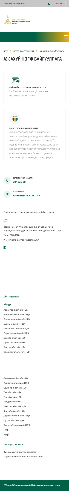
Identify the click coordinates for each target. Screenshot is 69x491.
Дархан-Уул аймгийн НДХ (17, 415)
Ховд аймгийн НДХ (13, 401)
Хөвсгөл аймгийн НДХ (15, 406)
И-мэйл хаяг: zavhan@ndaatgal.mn (21, 239)
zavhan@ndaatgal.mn (26, 195)
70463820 (19, 181)
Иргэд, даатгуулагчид (15, 212)
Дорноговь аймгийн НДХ (16, 333)
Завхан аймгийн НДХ (14, 347)
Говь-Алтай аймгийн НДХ (16, 328)
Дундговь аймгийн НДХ (16, 342)
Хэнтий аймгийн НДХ (14, 411)
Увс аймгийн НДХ (13, 397)
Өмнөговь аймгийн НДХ (16, 378)
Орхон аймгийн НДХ (14, 420)
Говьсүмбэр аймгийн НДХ (17, 425)
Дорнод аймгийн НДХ (14, 337)
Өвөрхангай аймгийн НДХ (17, 351)
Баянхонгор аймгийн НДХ (17, 319)
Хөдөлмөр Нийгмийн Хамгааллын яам (23, 456)
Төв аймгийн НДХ (12, 392)
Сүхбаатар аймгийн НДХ (16, 382)
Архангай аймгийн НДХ (16, 309)
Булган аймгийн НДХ (14, 323)
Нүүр (6, 429)
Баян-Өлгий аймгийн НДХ (17, 314)
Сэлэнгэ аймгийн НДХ (15, 387)
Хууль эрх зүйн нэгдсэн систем (20, 451)
